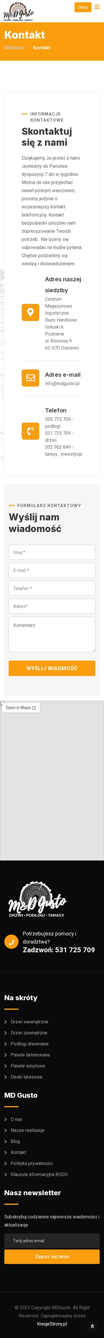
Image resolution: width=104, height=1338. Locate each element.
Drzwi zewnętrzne (29, 1032)
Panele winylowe (28, 1065)
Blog (15, 1141)
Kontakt (18, 1152)
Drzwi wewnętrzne (29, 1021)
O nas (16, 1119)
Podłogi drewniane (30, 1043)
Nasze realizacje (27, 1130)
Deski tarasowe (26, 1076)
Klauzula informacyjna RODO (39, 1174)
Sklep (83, 7)
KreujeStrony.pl (52, 1323)
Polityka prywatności (32, 1163)
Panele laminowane (30, 1054)
